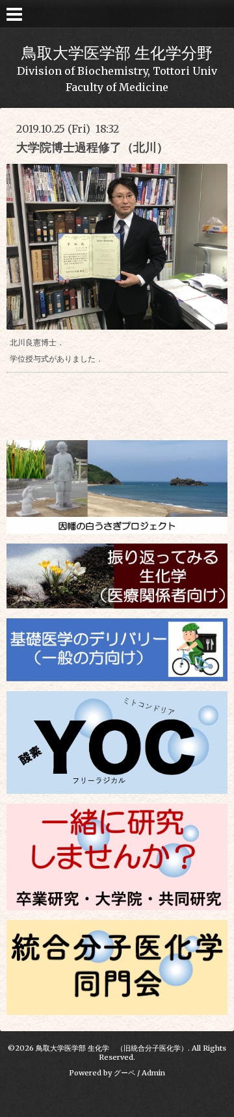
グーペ (124, 1072)
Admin (153, 1072)
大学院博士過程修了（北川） (92, 147)
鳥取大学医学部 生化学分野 (117, 53)
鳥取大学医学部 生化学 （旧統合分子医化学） (112, 1048)
